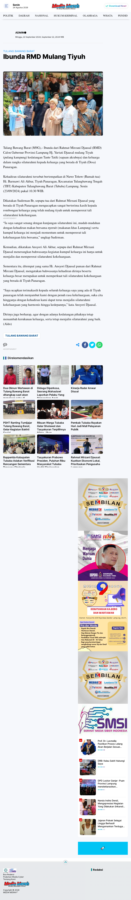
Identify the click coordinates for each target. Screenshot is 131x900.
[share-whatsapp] (99, 345)
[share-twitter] (92, 345)
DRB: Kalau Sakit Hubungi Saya (111, 762)
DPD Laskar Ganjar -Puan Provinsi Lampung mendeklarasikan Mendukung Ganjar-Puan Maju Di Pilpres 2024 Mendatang (111, 783)
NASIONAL (41, 15)
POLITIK (8, 15)
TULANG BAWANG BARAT (19, 51)
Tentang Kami (9, 879)
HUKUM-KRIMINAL (65, 15)
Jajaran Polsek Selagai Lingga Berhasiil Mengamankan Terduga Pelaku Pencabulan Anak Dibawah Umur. (111, 823)
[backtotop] (65, 862)
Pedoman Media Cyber (13, 877)
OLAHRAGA (90, 15)
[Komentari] (5, 345)
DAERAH (24, 15)
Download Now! (118, 5)
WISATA (108, 15)
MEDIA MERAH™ (10, 892)
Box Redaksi (8, 874)
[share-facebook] (85, 345)
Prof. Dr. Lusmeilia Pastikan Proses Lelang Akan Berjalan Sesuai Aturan (110, 743)
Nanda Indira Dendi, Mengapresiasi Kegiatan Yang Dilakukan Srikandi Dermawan (110, 803)
